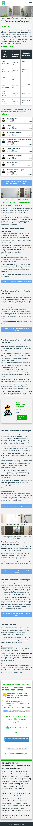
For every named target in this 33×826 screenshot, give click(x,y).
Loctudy (25, 803)
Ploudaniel (5, 813)
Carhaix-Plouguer (13, 784)
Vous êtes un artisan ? (27, 754)
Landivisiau (18, 779)
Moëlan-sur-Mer (7, 788)
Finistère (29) (11, 18)
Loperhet (26, 815)
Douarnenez (14, 774)
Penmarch (26, 793)
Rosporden (11, 786)
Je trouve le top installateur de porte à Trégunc (16, 329)
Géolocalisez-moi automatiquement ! (17, 739)
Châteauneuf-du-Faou (17, 813)
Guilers (4, 786)
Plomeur (27, 810)
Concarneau (18, 771)
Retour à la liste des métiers (17, 748)
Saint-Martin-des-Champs (10, 801)
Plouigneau (23, 801)
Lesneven (19, 786)
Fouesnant (27, 779)
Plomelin (15, 806)
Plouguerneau (13, 791)
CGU (5, 753)
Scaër (22, 796)
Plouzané (26, 776)
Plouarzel (5, 815)
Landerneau (5, 774)
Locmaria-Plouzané (16, 798)
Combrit (12, 818)
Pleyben (20, 810)
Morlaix (25, 771)
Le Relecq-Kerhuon (8, 779)
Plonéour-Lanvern (15, 793)
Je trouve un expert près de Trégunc (16, 571)
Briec (11, 796)
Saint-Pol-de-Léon (19, 788)
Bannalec (5, 796)
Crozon (4, 784)
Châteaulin (5, 798)
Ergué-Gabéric (23, 781)
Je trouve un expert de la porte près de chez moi (16, 614)
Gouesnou (5, 793)
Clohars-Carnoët (25, 806)
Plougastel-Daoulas (8, 776)
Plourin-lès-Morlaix (7, 803)
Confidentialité (10, 753)
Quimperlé (19, 776)
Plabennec (14, 781)
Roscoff (28, 813)
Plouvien (14, 810)
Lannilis (16, 796)
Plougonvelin (6, 810)
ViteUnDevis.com (24, 753)
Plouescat (19, 815)
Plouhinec (18, 803)
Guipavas (23, 774)
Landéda (12, 815)
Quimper (9, 771)
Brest (3, 771)
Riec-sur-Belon (6, 806)
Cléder (23, 808)
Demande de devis (21, 417)
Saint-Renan (24, 784)
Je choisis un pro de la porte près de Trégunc (16, 281)
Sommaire (6, 26)
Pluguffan (5, 818)
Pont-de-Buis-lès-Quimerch (10, 808)
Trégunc (4, 791)
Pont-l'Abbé (5, 781)
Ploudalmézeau (23, 791)
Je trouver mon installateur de (16, 506)
